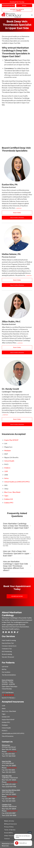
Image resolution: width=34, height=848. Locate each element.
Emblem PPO (8, 503)
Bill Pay (4, 669)
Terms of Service (9, 829)
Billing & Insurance (10, 824)
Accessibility (8, 832)
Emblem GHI (8, 499)
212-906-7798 (12, 751)
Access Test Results (17, 9)
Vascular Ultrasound (8, 657)
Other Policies (9, 835)
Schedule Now (17, 596)
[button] (32, 15)
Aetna (6, 478)
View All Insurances (7, 736)
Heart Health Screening (9, 640)
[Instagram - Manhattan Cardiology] (14, 632)
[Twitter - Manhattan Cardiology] (11, 632)
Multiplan (7, 450)
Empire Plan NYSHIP (11, 440)
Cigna (6, 496)
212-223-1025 (12, 768)
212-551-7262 (12, 796)
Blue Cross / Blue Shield (12, 492)
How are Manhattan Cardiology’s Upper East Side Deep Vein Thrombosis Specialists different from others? (15, 565)
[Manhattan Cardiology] (11, 15)
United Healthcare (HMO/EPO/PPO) (17, 482)
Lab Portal (5, 666)
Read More (18, 208)
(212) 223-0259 (12, 811)
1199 (6, 471)
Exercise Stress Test (8, 643)
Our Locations (6, 672)
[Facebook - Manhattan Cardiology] (6, 632)
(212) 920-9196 (12, 782)
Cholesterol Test (7, 648)
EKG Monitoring (7, 651)
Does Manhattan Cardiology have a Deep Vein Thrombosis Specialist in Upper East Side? (16, 526)
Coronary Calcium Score (9, 646)
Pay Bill (24, 5)
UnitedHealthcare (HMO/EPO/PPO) (13, 733)
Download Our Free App (17, 2)
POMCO (7, 468)
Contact (7, 838)
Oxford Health (9, 461)
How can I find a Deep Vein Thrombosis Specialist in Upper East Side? (16, 553)
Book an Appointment (8, 5)
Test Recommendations (9, 675)
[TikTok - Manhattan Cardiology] (17, 632)
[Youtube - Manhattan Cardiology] (8, 632)
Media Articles (9, 821)
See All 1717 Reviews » (8, 698)
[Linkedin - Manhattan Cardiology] (3, 632)
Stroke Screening (7, 654)
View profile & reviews (17, 217)
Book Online (17, 212)
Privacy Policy (9, 827)
